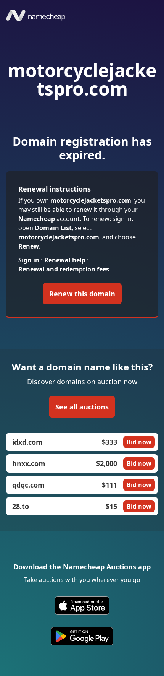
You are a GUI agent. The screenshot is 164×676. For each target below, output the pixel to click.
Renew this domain (82, 293)
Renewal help (64, 260)
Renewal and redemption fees (63, 269)
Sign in (28, 260)
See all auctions (82, 406)
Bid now (139, 442)
